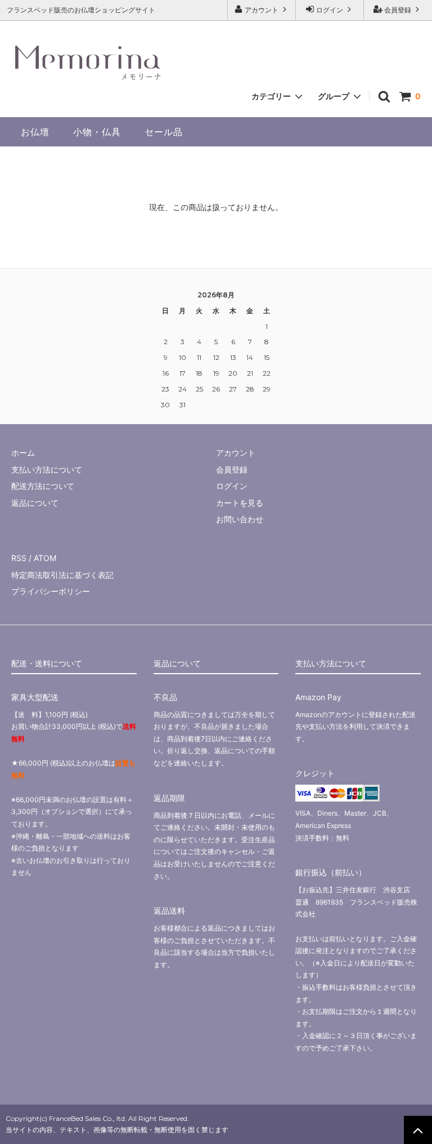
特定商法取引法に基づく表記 (62, 575)
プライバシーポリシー (50, 591)
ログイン (329, 10)
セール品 (164, 131)
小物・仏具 (97, 131)
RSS (18, 558)
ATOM (45, 558)
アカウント (261, 10)
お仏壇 (35, 131)
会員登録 (397, 10)
